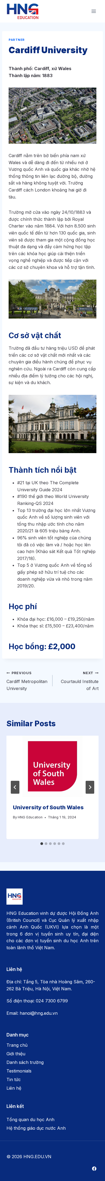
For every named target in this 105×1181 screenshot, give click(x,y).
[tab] (41, 843)
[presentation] (52, 766)
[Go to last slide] (15, 787)
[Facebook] (94, 1168)
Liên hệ (13, 1088)
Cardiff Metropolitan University (26, 681)
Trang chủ (16, 1045)
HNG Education (30, 817)
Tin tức (13, 1079)
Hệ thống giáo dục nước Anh (36, 1128)
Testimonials (19, 1071)
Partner (17, 40)
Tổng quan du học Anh (30, 1119)
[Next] (90, 787)
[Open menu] (94, 11)
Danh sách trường (25, 1062)
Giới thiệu (15, 1053)
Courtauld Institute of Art (80, 681)
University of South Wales (49, 807)
